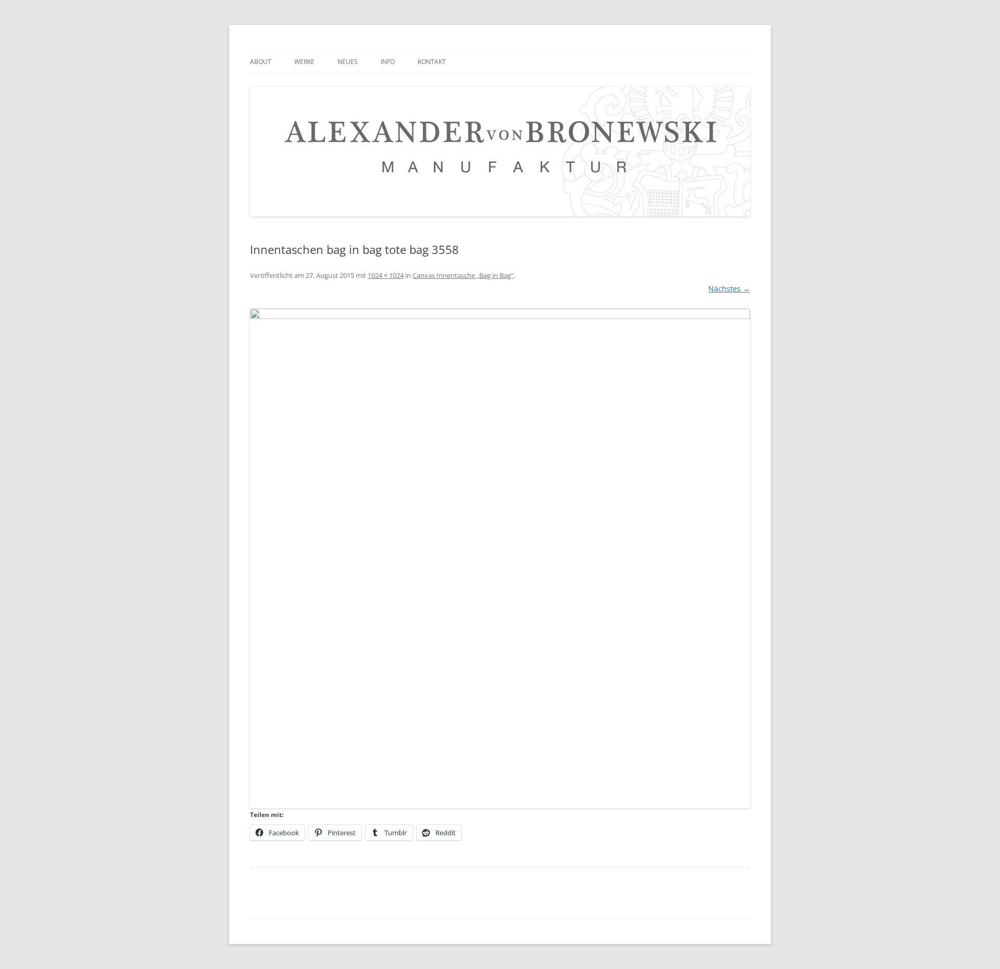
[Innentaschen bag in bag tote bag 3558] (500, 558)
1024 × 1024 (386, 275)
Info (388, 61)
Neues (348, 61)
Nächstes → (729, 289)
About (260, 61)
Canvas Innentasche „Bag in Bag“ (463, 275)
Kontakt (432, 61)
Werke (304, 61)
